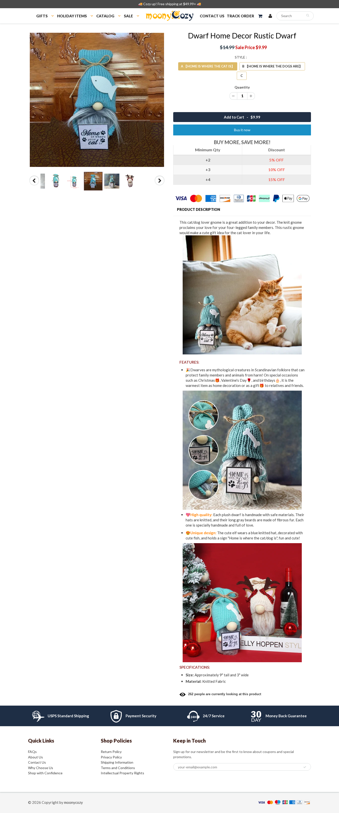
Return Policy (111, 752)
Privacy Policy (111, 757)
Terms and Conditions (118, 768)
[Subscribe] (304, 767)
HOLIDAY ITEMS (72, 16)
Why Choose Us (40, 768)
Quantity (242, 87)
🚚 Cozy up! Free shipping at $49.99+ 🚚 (169, 4)
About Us (35, 757)
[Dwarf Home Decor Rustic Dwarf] (97, 100)
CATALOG (105, 16)
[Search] (307, 15)
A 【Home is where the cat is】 (208, 66)
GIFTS (42, 16)
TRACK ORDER (240, 16)
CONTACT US (212, 16)
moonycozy (73, 802)
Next (160, 185)
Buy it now (242, 130)
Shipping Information (117, 762)
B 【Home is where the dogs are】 (272, 66)
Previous (34, 185)
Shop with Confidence (45, 773)
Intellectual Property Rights (122, 773)
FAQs (32, 752)
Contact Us (37, 762)
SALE (128, 16)
